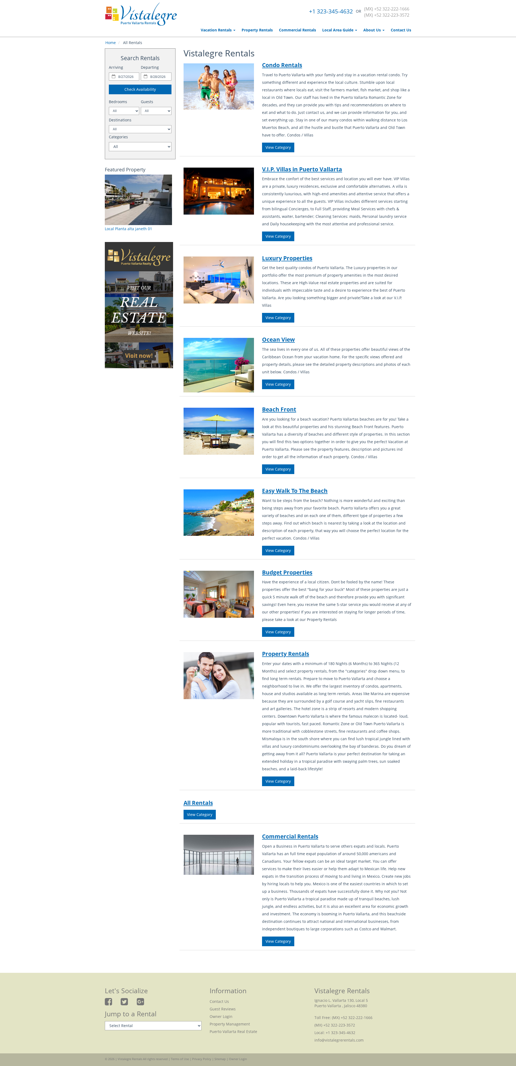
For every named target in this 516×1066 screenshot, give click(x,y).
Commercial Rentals (297, 29)
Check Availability (140, 89)
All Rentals (198, 803)
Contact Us (401, 29)
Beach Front (279, 409)
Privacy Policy (201, 1059)
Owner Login (221, 1016)
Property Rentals (257, 29)
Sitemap (220, 1059)
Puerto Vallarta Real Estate (233, 1031)
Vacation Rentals (217, 29)
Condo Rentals (282, 65)
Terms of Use (180, 1059)
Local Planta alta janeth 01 (128, 228)
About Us (372, 29)
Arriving (116, 67)
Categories (118, 136)
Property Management (230, 1024)
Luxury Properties (287, 258)
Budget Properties (287, 572)
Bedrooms (118, 101)
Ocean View (278, 339)
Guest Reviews (223, 1008)
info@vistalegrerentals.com (339, 1040)
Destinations (120, 119)
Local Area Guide (338, 29)
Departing (150, 67)
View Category (278, 147)
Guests (147, 101)
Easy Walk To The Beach (295, 490)
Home (110, 42)
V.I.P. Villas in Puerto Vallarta (302, 169)
